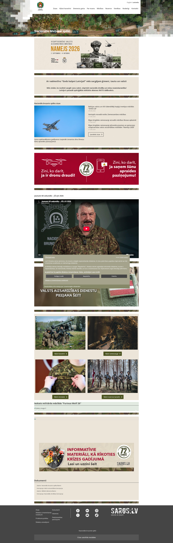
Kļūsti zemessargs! (111, 354)
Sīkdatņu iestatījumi (42, 522)
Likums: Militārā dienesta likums (46, 491)
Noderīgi (126, 8)
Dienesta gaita (79, 8)
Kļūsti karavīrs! (65, 8)
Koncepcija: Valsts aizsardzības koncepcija (50, 488)
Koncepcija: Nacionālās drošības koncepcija (50, 494)
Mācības (100, 8)
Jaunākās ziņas (95, 135)
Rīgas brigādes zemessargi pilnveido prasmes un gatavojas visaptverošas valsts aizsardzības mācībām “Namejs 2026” (111, 126)
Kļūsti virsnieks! (59, 397)
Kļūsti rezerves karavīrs (112, 397)
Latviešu (136, 2)
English (129, 2)
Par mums (91, 8)
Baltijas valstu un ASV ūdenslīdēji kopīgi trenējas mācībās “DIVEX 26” (111, 108)
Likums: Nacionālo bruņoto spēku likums (49, 485)
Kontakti (134, 8)
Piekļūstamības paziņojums (57, 518)
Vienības (117, 8)
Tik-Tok (96, 515)
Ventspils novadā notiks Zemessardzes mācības (107, 114)
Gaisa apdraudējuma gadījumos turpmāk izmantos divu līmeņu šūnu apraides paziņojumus (59, 140)
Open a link (86, 429)
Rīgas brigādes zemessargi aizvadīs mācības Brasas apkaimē (112, 120)
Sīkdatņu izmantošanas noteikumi (56, 280)
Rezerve (108, 8)
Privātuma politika (42, 518)
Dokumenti (56, 510)
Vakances (55, 514)
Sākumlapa (40, 6)
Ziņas (55, 8)
